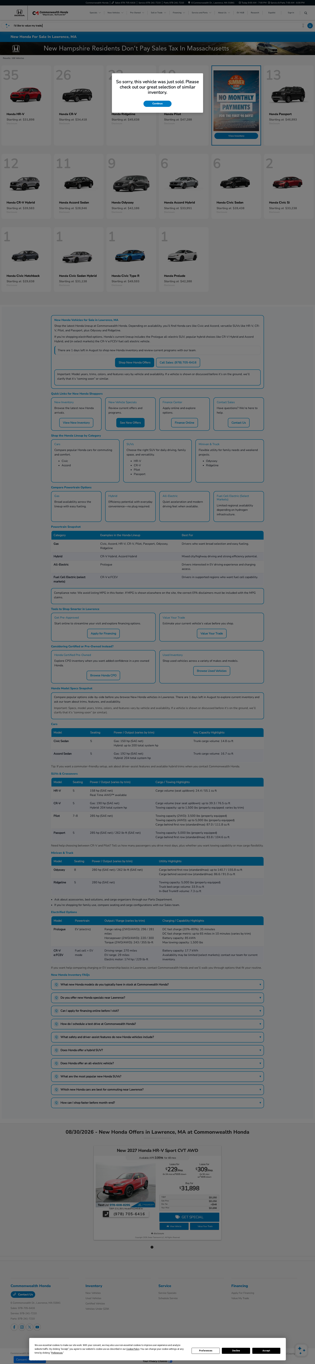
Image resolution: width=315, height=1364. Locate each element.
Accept (266, 1350)
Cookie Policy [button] (132, 1349)
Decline (236, 1350)
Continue (157, 103)
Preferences (205, 1350)
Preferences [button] (57, 1353)
